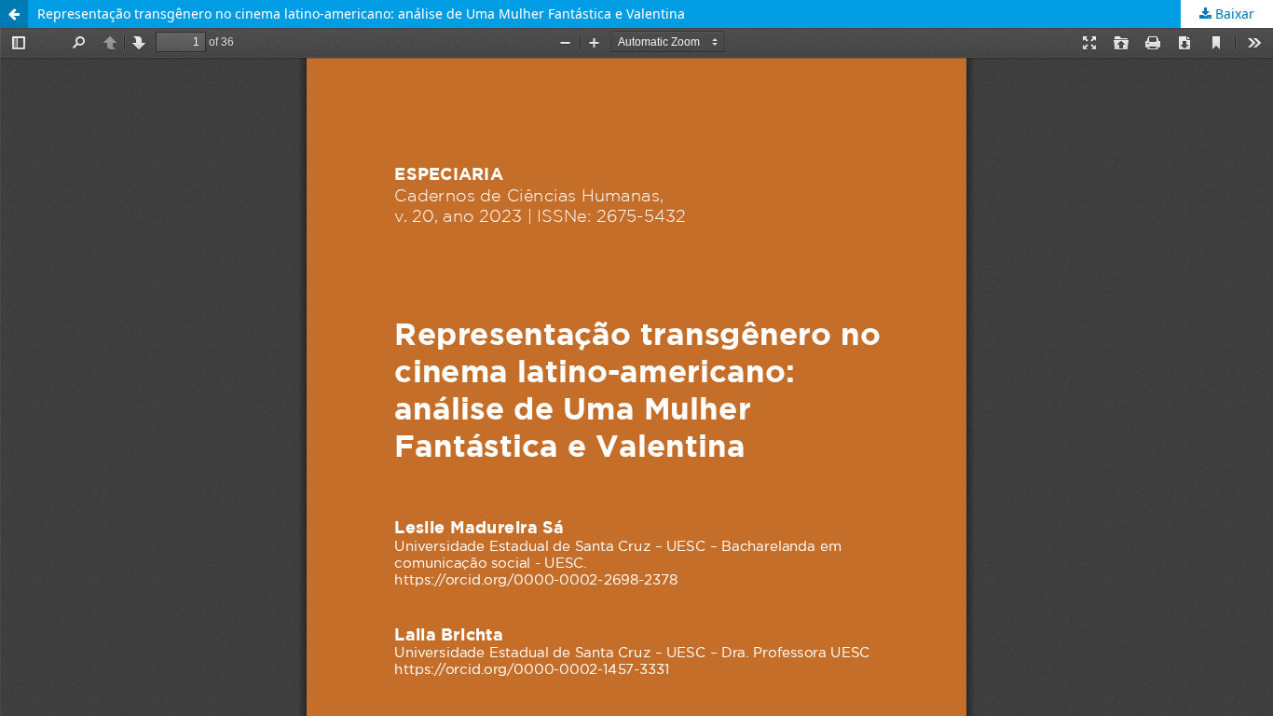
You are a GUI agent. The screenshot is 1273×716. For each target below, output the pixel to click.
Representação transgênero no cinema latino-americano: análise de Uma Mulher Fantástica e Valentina (361, 13)
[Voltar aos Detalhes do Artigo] (14, 14)
